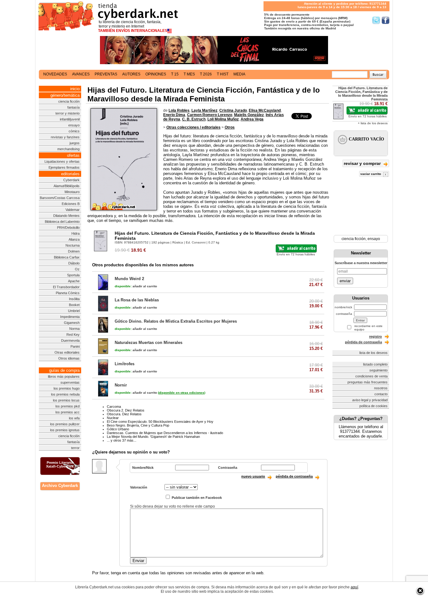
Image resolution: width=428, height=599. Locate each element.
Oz (77, 269)
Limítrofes (124, 363)
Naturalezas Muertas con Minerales (148, 342)
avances (81, 74)
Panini (75, 346)
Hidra (75, 233)
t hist (222, 74)
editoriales (70, 174)
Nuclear (113, 418)
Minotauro (72, 192)
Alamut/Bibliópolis (67, 186)
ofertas (73, 155)
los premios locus (66, 400)
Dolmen (74, 251)
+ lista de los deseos (373, 123)
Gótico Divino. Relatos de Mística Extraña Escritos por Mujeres (176, 321)
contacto (381, 394)
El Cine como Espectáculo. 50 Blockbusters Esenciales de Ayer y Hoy (160, 421)
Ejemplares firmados (64, 167)
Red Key (73, 334)
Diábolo (74, 263)
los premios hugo (67, 388)
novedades (55, 74)
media (239, 74)
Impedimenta (70, 317)
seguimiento (378, 370)
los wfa (74, 418)
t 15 (175, 74)
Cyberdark (71, 180)
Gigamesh (72, 323)
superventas (70, 382)
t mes (189, 74)
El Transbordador (66, 287)
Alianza (74, 239)
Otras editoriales (67, 352)
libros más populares (64, 376)
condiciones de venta (371, 376)
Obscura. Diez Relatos (124, 414)
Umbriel (74, 311)
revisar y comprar (363, 163)
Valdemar (72, 210)
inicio (75, 88)
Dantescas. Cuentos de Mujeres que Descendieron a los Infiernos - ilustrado (165, 433)
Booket (74, 305)
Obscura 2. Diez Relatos (125, 410)
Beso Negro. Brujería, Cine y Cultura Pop (138, 425)
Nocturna (72, 245)
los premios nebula (65, 394)
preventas (106, 74)
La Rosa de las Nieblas (137, 300)
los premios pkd (67, 406)
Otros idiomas (69, 358)
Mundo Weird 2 (129, 278)
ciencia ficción (69, 101)
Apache (74, 281)
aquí (354, 587)
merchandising (68, 149)
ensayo (74, 125)
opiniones (155, 74)
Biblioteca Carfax (67, 257)
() (181, 392)
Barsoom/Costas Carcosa (60, 198)
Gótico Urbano (118, 429)
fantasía (73, 107)
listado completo (375, 364)
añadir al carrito (136, 286)
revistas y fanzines (65, 137)
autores (131, 74)
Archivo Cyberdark (60, 485)
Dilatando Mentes (66, 216)
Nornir (121, 385)
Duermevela (70, 340)
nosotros (381, 388)
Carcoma (114, 406)
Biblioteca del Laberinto (62, 221)
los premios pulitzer (65, 424)
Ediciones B (71, 204)
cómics (74, 131)
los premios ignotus (65, 430)
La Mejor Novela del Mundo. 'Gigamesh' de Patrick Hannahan (153, 436)
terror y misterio (67, 113)
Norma (74, 328)
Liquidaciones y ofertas (62, 161)
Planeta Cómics (68, 293)
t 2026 (206, 74)
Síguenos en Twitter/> (376, 20)
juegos (75, 143)
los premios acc (67, 412)
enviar (345, 281)
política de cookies (373, 406)
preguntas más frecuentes (367, 382)
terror (75, 448)
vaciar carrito (371, 174)
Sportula (73, 275)
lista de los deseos (373, 353)
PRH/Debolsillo (68, 227)
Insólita (74, 299)
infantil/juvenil (70, 119)
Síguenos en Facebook (385, 20)
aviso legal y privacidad (370, 400)
